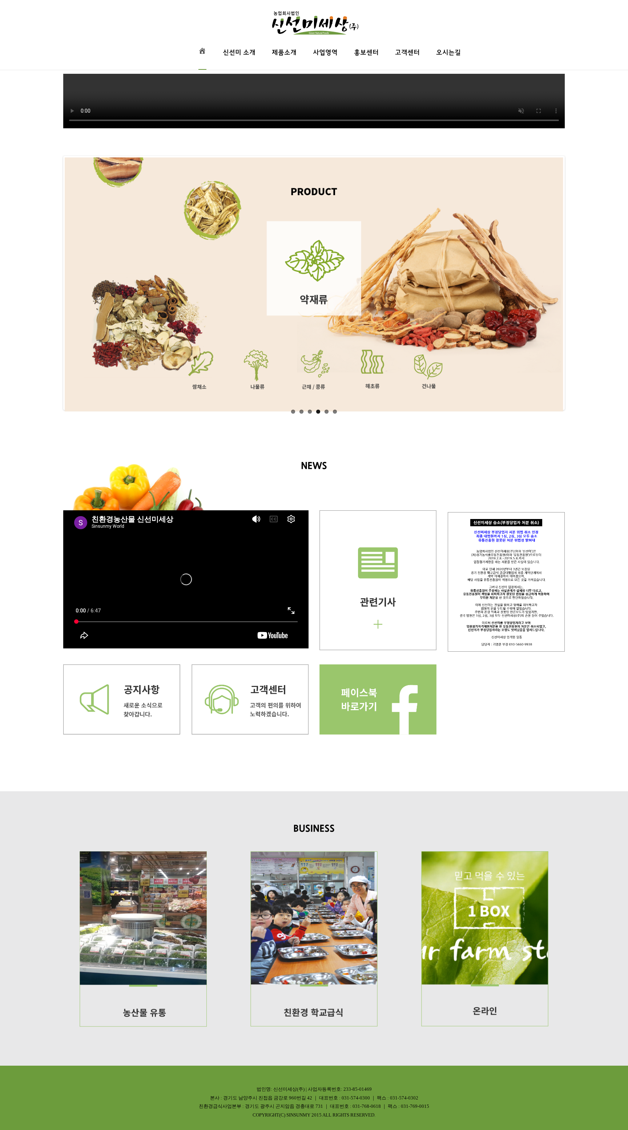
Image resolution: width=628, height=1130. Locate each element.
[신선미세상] (314, 17)
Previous (54, 283)
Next (574, 283)
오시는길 (448, 52)
